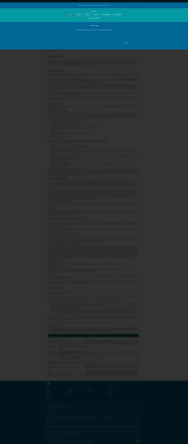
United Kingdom (106, 14)
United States (117, 14)
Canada (87, 14)
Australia (78, 14)
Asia (70, 14)
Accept (126, 42)
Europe (96, 14)
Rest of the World (94, 18)
